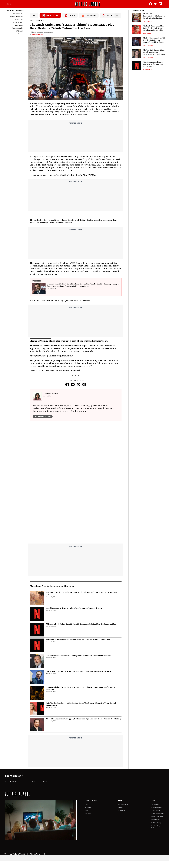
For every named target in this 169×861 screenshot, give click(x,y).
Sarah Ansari (147, 33)
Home (9, 4)
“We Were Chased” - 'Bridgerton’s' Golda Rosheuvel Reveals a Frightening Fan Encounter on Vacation (154, 16)
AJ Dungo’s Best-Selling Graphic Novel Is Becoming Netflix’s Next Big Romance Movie (81, 624)
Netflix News (40, 20)
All (34, 15)
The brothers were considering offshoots (50, 346)
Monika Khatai (147, 69)
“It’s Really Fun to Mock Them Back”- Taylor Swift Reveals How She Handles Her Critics (153, 28)
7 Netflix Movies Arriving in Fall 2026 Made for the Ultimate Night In (74, 608)
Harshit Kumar (148, 45)
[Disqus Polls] (75, 451)
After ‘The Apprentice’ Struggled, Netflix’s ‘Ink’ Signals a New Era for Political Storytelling (83, 719)
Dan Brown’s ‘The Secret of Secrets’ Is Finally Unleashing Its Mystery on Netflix (79, 671)
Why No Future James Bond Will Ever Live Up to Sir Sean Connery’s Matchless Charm (154, 40)
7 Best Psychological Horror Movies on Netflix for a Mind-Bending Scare (153, 64)
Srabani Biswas (37, 34)
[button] (122, 99)
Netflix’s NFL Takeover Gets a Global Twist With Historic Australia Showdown (78, 640)
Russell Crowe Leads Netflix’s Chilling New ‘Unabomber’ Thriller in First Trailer (78, 656)
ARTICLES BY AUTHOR (43, 416)
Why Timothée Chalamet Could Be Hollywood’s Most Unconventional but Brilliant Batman (154, 52)
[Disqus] (76, 512)
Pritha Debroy (147, 21)
